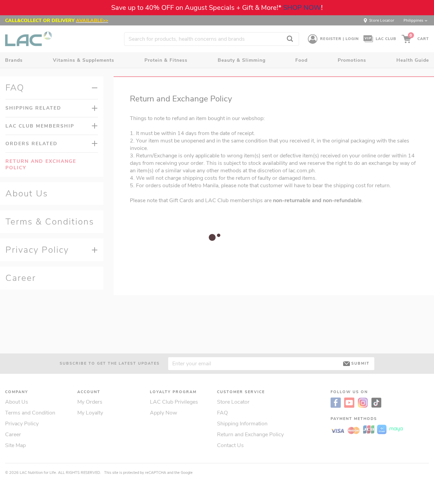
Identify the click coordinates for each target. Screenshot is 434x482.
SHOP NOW (302, 7)
